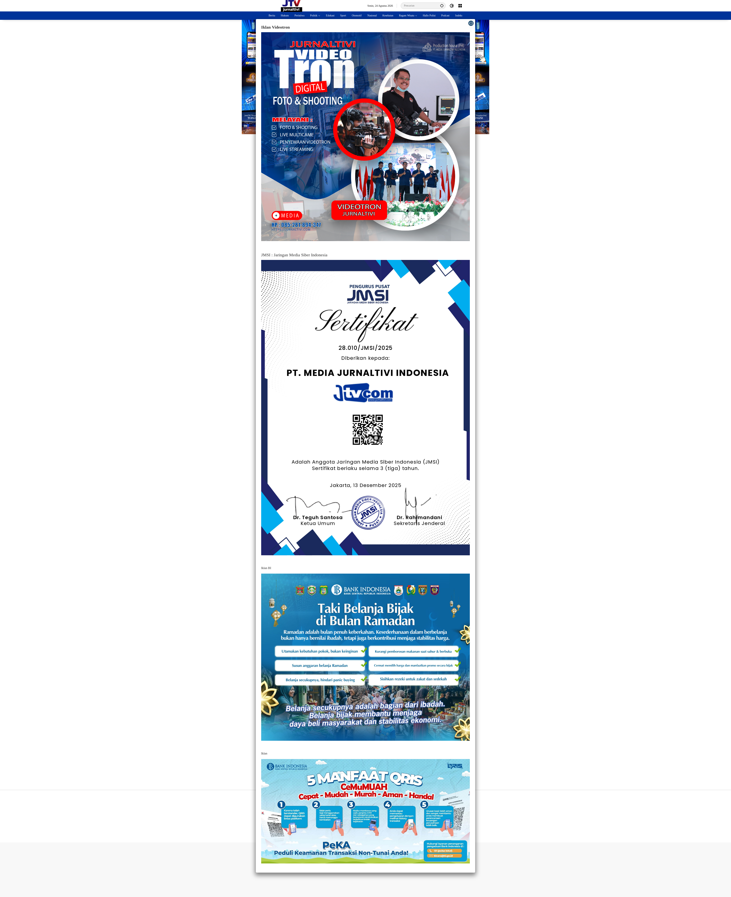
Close (471, 23)
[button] (442, 5)
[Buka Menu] (460, 5)
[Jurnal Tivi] (291, 5)
